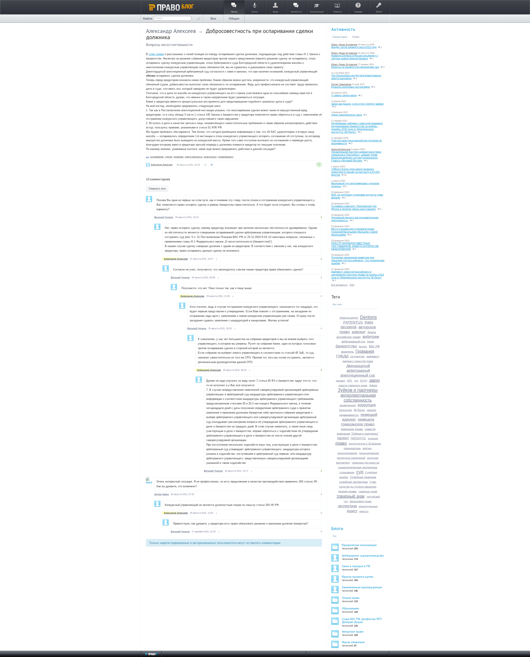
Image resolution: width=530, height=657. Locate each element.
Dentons (368, 317)
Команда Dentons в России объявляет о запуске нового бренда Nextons (354, 57)
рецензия (372, 458)
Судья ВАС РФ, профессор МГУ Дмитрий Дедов (362, 620)
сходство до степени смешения (357, 486)
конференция (348, 405)
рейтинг (367, 448)
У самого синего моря (344, 95)
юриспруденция (368, 506)
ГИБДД (342, 356)
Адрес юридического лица (346, 114)
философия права (360, 501)
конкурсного (210, 157)
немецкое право (352, 429)
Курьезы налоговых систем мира (350, 87)
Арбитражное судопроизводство (363, 555)
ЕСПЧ (363, 380)
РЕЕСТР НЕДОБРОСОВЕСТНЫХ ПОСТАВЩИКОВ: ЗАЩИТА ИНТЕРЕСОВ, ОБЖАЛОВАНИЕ (355, 246)
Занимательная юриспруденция (362, 587)
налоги (371, 410)
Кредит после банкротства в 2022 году (354, 47)
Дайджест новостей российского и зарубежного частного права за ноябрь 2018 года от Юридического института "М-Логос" (357, 274)
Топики (355, 37)
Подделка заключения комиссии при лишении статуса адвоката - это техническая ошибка (357, 260)
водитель (347, 351)
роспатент (343, 462)
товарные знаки (367, 491)
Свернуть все (157, 188)
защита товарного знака (352, 385)
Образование (350, 608)
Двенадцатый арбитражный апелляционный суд (357, 370)
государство (357, 356)
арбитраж (371, 337)
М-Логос (359, 410)
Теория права (350, 598)
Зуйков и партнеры (358, 390)
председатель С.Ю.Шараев (365, 443)
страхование (346, 472)
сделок (168, 157)
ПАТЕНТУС (358, 438)
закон (374, 380)
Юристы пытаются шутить (357, 577)
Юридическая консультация (359, 545)
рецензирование (347, 453)
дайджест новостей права (357, 361)
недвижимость (349, 415)
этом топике (156, 54)
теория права (347, 491)
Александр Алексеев (171, 30)
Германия (364, 351)
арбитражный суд (353, 341)
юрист (352, 511)
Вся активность (339, 285)
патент (343, 438)
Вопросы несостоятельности (169, 44)
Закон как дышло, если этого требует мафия (357, 103)
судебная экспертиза (353, 481)
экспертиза (347, 506)
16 (345, 175)
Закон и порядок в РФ (356, 566)
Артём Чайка (161, 494)
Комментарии (340, 37)
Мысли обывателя (353, 642)
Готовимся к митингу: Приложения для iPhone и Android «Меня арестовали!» (354, 208)
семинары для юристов (365, 462)
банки (370, 341)
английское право (348, 337)
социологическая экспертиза (357, 467)
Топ (334, 536)
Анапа (371, 332)
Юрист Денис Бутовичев (344, 44)
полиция (373, 438)
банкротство (346, 346)
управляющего (225, 157)
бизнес (363, 346)
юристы (364, 511)
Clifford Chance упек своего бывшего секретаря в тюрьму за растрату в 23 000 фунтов (355, 172)
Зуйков (373, 385)
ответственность (193, 157)
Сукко (373, 482)
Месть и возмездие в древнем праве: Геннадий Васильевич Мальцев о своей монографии (354, 232)
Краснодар (345, 410)
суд (359, 471)
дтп (356, 380)
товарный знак (351, 496)
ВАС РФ (374, 346)
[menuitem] (213, 18)
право (341, 443)
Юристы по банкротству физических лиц (355, 67)
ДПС (349, 380)
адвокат (359, 332)
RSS (352, 285)
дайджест (372, 356)
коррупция (367, 405)
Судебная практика (363, 477)
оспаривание (157, 157)
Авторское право (353, 631)
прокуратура (352, 448)
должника (178, 157)
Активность (343, 29)
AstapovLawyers (349, 317)
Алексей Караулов (341, 149)
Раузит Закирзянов (341, 84)
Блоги (337, 528)
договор (340, 380)
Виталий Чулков (163, 217)
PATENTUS (353, 322)
